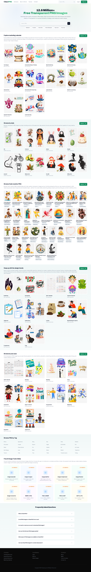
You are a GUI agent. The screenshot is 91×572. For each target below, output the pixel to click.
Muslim (62, 450)
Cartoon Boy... (36, 222)
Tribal (47, 452)
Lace (19, 450)
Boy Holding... (16, 222)
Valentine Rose (7, 257)
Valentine (44, 222)
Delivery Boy (27, 320)
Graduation (6, 404)
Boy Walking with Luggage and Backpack (7, 221)
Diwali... (56, 206)
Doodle (47, 174)
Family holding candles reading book (15, 238)
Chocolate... (79, 224)
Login (33, 554)
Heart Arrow (44, 224)
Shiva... (36, 206)
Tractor (5, 452)
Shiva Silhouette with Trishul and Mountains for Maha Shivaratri (39, 203)
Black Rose (7, 259)
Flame (5, 447)
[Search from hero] (68, 23)
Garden (47, 447)
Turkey (76, 452)
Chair (62, 441)
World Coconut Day (71, 89)
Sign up (84, 1)
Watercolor (27, 174)
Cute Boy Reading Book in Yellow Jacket (60, 238)
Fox (33, 447)
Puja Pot (48, 206)
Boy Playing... (44, 241)
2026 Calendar (7, 379)
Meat (33, 450)
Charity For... (80, 239)
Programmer (6, 345)
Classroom (57, 27)
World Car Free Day (71, 64)
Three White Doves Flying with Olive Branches (34, 238)
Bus (47, 441)
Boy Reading (60, 241)
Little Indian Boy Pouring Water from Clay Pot (7, 203)
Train (19, 452)
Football (36, 1)
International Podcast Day (30, 89)
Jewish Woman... (51, 257)
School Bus (40, 27)
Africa (5, 441)
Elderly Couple (80, 241)
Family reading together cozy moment (82, 203)
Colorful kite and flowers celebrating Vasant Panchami (17, 203)
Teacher (30, 1)
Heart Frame (68, 241)
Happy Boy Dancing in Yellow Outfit (36, 221)
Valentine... (79, 222)
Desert (33, 444)
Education (6, 429)
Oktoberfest (6, 89)
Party (68, 379)
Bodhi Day (6, 295)
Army (33, 441)
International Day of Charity (31, 64)
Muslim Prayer (38, 259)
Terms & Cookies (64, 558)
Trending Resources (8, 554)
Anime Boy (52, 241)
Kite (13, 206)
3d (4, 149)
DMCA (62, 556)
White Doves (33, 241)
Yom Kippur (6, 64)
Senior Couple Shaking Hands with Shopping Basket (81, 238)
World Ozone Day (57, 222)
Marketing (69, 404)
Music (47, 450)
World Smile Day (49, 64)
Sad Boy (26, 259)
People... (25, 206)
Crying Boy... (27, 257)
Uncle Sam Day (28, 114)
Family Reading (83, 206)
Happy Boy (35, 224)
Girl (61, 447)
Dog (26, 345)
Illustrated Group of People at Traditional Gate (27, 203)
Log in (78, 1)
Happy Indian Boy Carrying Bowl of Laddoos (25, 238)
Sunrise (55, 224)
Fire (75, 444)
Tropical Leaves (64, 452)
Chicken (76, 441)
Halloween (16, 1)
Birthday (27, 379)
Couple (19, 444)
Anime (47, 149)
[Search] (74, 1)
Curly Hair (18, 259)
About (62, 554)
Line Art (5, 174)
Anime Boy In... (7, 222)
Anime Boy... (44, 239)
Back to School (23, 1)
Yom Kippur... (26, 204)
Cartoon (27, 149)
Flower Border (21, 447)
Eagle (47, 444)
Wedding (48, 379)
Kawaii (68, 149)
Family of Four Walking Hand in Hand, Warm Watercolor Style (72, 203)
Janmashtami (49, 89)
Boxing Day (27, 295)
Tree (33, 452)
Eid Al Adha (63, 444)
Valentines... (68, 239)
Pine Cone (63, 27)
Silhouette (69, 174)
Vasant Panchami (16, 204)
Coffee (47, 320)
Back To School (28, 404)
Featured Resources (8, 558)
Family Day (69, 204)
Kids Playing (6, 450)
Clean (8, 2)
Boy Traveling (7, 224)
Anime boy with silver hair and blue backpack (52, 238)
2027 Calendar (49, 295)
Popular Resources (8, 556)
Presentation (49, 404)
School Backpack (48, 27)
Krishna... (24, 239)
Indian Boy (7, 206)
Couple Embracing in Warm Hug (26, 221)
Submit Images (35, 558)
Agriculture (20, 441)
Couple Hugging (28, 224)
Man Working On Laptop (72, 320)
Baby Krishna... (7, 204)
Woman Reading (51, 259)
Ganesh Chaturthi (7, 114)
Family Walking (69, 206)
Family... (81, 204)
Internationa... (33, 239)
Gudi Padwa (49, 204)
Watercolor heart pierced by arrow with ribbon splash (46, 221)
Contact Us (63, 560)
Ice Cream (77, 447)
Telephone (77, 450)
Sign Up (34, 556)
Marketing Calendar (8, 560)
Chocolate (6, 444)
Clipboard (6, 320)
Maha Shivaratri (38, 204)
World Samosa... (6, 240)
